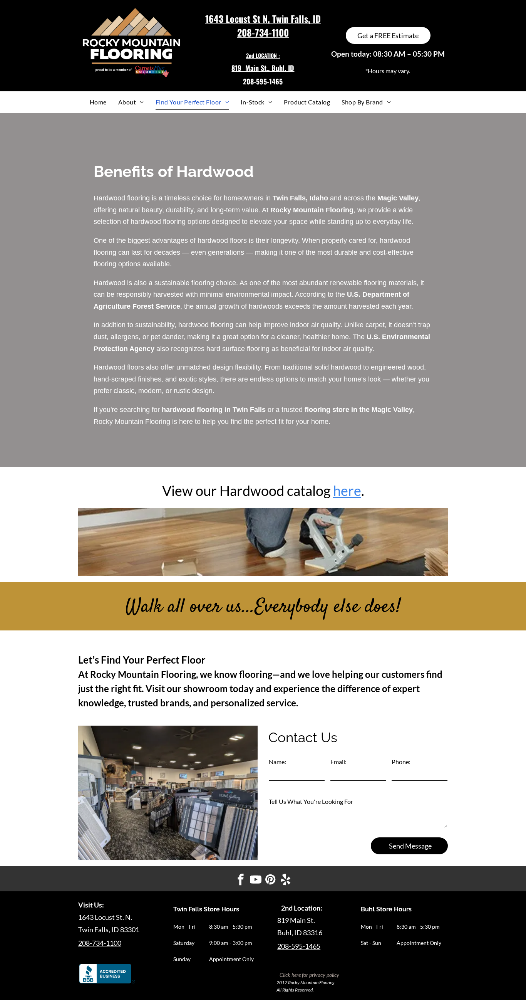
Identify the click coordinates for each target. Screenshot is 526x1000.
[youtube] (256, 880)
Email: (338, 761)
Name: (277, 761)
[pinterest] (271, 880)
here (347, 490)
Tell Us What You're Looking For (311, 801)
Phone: (401, 761)
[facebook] (241, 880)
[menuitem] (98, 102)
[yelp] (286, 880)
